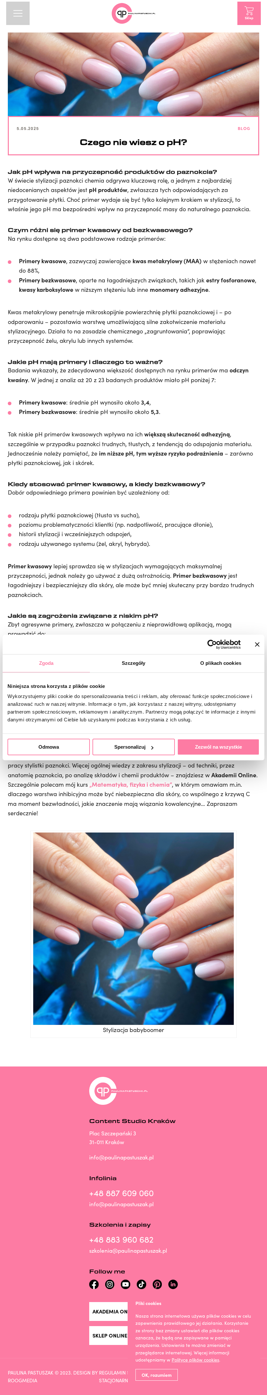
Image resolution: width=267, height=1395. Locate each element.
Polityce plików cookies (195, 1360)
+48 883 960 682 (121, 1239)
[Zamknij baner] (257, 644)
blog (244, 128)
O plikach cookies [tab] (220, 663)
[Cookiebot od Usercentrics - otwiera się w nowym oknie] (212, 644)
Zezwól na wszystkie (218, 747)
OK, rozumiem (157, 1375)
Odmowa (48, 747)
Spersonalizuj (130, 747)
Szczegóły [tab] (134, 663)
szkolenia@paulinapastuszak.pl (128, 1250)
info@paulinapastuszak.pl (121, 1157)
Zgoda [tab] (46, 663)
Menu (18, 13)
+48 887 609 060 (121, 1192)
